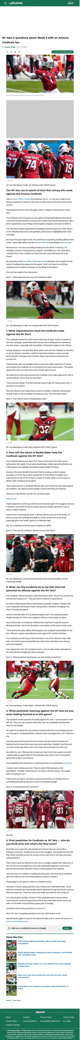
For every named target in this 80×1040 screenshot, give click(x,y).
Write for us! (11, 499)
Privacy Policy (46, 1017)
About (8, 1017)
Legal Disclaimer (30, 1021)
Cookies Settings (13, 1025)
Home (8, 1000)
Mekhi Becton (65, 242)
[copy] (19, 51)
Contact (26, 1017)
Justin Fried (10, 47)
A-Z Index (67, 1021)
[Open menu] (5, 3)
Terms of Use (68, 1017)
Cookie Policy (11, 1021)
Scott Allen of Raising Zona (34, 261)
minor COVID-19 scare (21, 199)
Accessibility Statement (50, 1021)
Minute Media (15, 1030)
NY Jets (49, 199)
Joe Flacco (67, 763)
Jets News (17, 1000)
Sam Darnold (43, 242)
